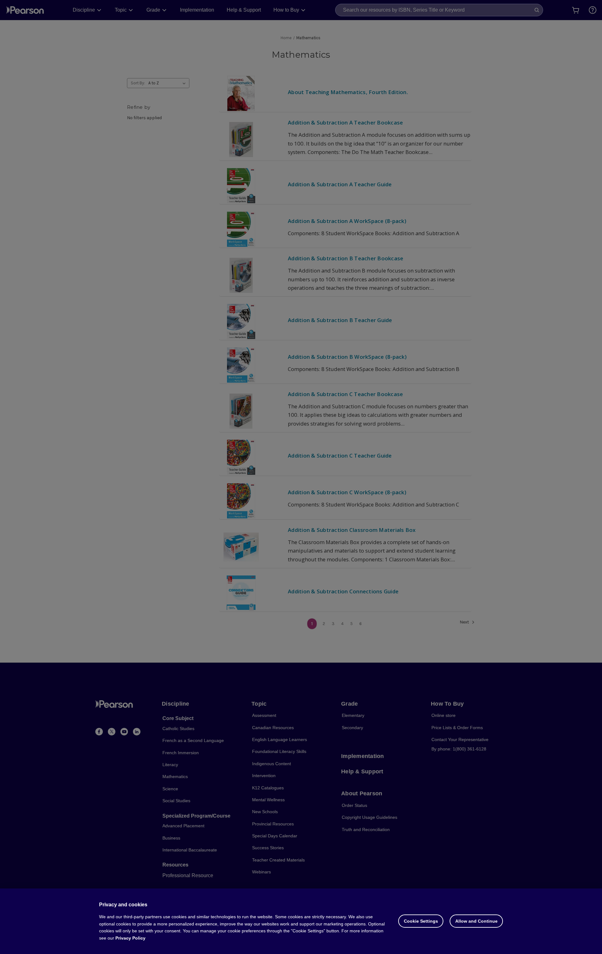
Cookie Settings (421, 921)
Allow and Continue (476, 921)
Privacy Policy (130, 938)
